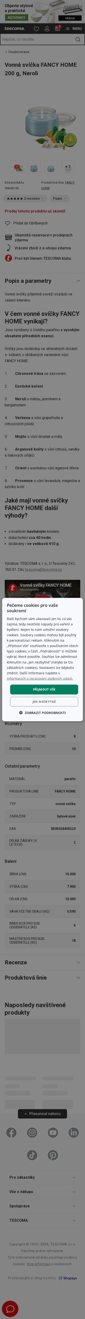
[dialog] (42, 659)
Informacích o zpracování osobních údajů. (40, 678)
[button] (42, 712)
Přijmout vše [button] (44, 689)
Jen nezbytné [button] (44, 701)
